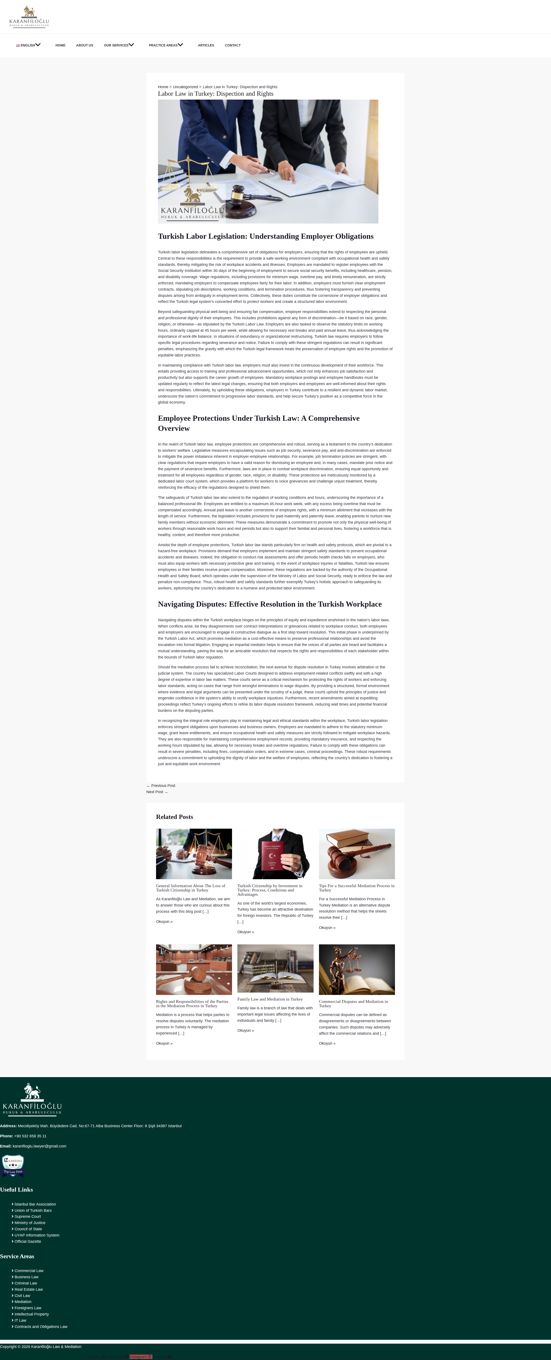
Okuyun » (164, 921)
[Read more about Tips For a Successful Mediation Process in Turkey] (357, 853)
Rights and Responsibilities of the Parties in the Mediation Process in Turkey (192, 1003)
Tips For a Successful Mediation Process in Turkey (357, 887)
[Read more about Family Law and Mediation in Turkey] (275, 968)
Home (60, 45)
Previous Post (160, 785)
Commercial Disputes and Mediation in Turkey (353, 1003)
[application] (38, 45)
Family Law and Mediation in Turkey (270, 999)
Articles (206, 45)
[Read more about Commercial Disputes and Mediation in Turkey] (357, 969)
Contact (233, 45)
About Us (84, 45)
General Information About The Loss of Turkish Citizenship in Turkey (190, 887)
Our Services (116, 45)
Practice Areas (163, 45)
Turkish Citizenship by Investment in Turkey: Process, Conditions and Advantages (269, 890)
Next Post (157, 792)
